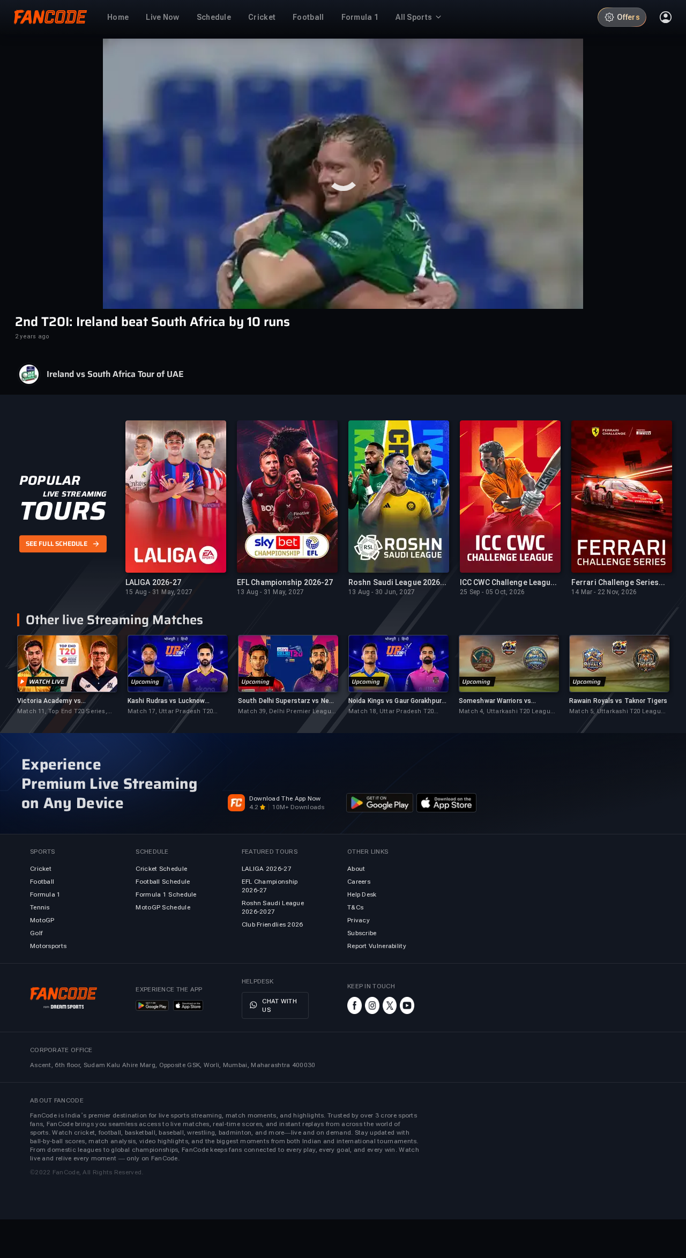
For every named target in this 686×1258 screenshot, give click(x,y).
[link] (67, 675)
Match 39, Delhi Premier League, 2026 (287, 712)
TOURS (62, 511)
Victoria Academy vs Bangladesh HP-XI (49, 701)
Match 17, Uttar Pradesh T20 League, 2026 (170, 712)
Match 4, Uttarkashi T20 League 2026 (506, 712)
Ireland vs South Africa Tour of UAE (115, 374)
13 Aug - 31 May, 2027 (270, 592)
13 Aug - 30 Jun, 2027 (381, 592)
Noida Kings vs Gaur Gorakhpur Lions (395, 701)
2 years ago (32, 336)
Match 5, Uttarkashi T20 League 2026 (617, 712)
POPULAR (49, 480)
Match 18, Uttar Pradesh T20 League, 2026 (391, 712)
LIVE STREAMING (75, 494)
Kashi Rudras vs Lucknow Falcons (166, 701)
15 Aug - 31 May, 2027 (158, 592)
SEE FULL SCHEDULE (56, 543)
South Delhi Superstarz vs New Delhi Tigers (286, 701)
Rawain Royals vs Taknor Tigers (618, 701)
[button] (343, 174)
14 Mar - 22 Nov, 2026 (604, 592)
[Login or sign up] (665, 17)
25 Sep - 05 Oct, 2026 (492, 592)
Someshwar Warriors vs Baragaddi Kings (495, 701)
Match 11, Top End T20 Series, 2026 (62, 712)
